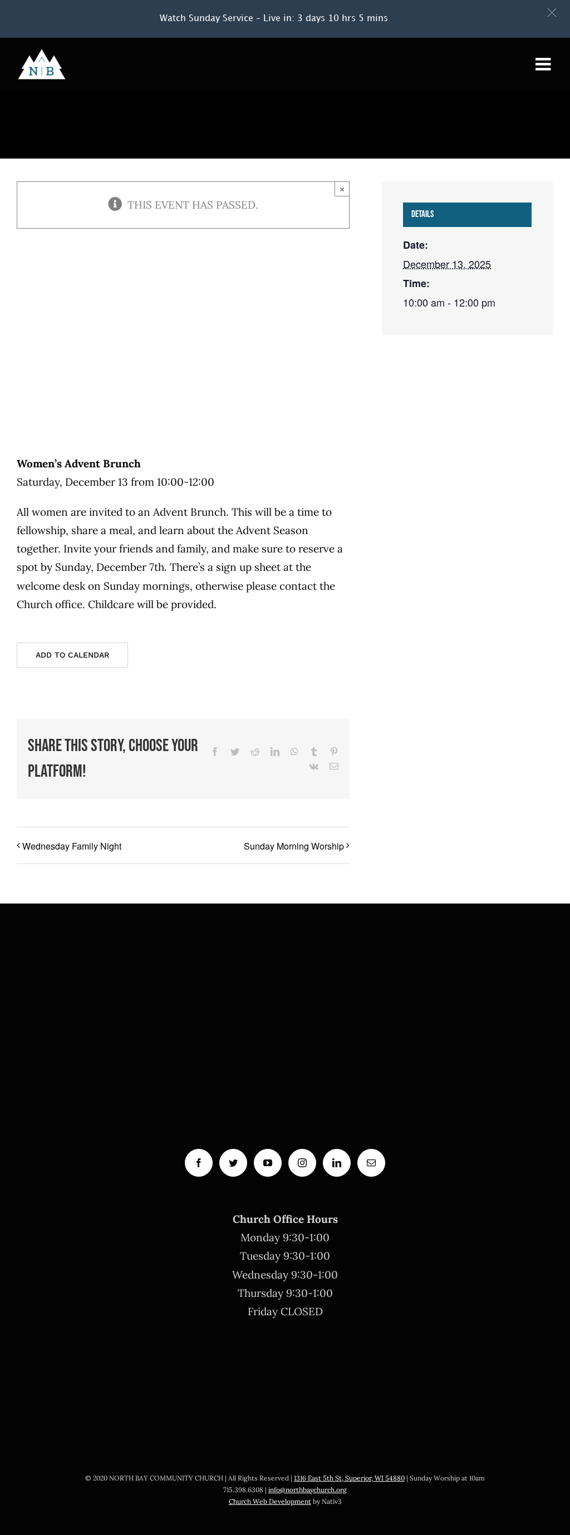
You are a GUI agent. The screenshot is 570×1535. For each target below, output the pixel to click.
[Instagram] (302, 1163)
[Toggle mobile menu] (544, 64)
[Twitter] (233, 1163)
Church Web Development (270, 1501)
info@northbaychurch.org (307, 1489)
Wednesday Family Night (71, 846)
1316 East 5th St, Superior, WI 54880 (349, 1478)
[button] (552, 12)
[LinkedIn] (337, 1163)
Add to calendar (72, 654)
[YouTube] (268, 1163)
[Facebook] (199, 1163)
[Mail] (371, 1163)
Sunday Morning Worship (294, 846)
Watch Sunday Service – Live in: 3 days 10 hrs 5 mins (274, 18)
